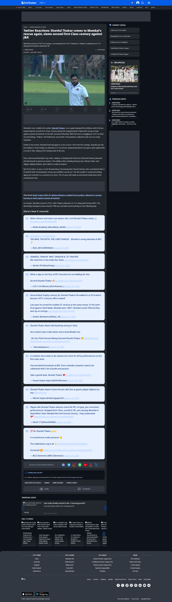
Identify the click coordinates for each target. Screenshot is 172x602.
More (153, 7)
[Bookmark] (71, 109)
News (30, 7)
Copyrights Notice (145, 599)
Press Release (135, 559)
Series (132, 7)
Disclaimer (147, 579)
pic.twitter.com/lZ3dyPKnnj (42, 236)
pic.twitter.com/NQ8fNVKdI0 (43, 221)
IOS (67, 477)
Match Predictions (80, 7)
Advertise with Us (120, 579)
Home (25, 27)
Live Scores (21, 7)
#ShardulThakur (90, 338)
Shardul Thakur (58, 128)
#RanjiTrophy (36, 341)
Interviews (105, 7)
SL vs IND (39, 7)
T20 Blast (102, 571)
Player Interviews (135, 562)
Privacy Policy (135, 599)
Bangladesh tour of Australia (120, 36)
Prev (23, 508)
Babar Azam (69, 565)
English (42, 3)
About (89, 579)
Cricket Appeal (135, 565)
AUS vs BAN (48, 7)
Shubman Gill (69, 559)
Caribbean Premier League (119, 54)
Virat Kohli (69, 568)
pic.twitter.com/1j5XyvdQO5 (78, 375)
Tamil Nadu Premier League (120, 48)
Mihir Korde (28, 50)
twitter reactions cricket (38, 27)
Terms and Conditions (123, 599)
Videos (124, 7)
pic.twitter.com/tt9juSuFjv (76, 259)
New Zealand (36, 568)
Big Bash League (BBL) (102, 568)
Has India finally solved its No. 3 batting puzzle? (64, 503)
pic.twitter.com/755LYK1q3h (61, 311)
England (36, 565)
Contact (96, 579)
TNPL (68, 7)
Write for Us (132, 579)
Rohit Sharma (69, 562)
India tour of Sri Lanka (118, 30)
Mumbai (47, 483)
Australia (37, 562)
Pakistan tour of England (119, 42)
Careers (110, 579)
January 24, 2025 (73, 227)
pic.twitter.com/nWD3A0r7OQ (68, 280)
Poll (146, 7)
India (37, 559)
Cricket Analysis (135, 568)
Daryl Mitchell (69, 571)
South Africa (37, 571)
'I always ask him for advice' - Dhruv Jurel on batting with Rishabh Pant (124, 106)
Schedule (139, 7)
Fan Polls (135, 571)
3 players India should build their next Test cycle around (124, 87)
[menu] (148, 2)
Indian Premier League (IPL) (102, 559)
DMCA (140, 579)
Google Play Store (77, 477)
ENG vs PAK (59, 7)
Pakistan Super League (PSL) (102, 565)
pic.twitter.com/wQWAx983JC (60, 416)
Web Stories (115, 7)
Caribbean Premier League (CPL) (102, 562)
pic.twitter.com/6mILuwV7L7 (56, 341)
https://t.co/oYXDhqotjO (54, 450)
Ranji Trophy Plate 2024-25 (33, 483)
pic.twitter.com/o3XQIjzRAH (79, 450)
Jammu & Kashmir (58, 483)
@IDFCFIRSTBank (79, 443)
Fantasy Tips (94, 7)
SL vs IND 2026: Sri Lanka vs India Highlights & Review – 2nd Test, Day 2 (123, 124)
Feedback (103, 579)
